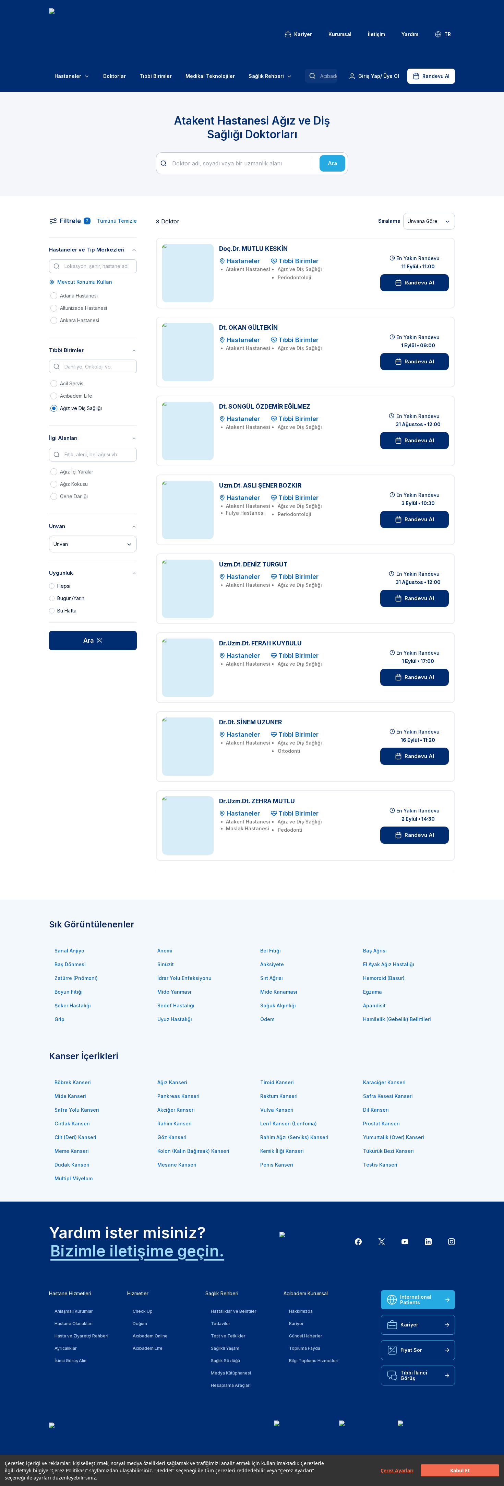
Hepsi (63, 586)
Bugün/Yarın (70, 598)
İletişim (376, 34)
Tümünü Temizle (117, 221)
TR (447, 34)
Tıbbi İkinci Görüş (413, 1375)
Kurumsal (339, 34)
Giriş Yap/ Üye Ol (378, 76)
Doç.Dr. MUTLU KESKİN (253, 248)
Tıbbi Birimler (156, 76)
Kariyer (303, 34)
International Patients (415, 1299)
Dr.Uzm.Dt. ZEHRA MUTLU (257, 801)
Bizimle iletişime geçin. (137, 1251)
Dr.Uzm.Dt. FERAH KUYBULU (260, 643)
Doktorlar (114, 76)
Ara (332, 163)
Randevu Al (435, 76)
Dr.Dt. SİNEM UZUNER (250, 722)
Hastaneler (68, 76)
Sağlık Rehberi (266, 76)
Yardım (409, 34)
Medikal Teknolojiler (210, 76)
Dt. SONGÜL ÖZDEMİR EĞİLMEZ (264, 406)
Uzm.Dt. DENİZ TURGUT (253, 564)
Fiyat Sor (411, 1350)
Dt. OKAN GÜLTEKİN (248, 327)
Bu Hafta (66, 610)
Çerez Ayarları (397, 1470)
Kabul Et (460, 1470)
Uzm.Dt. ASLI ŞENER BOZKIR (260, 485)
